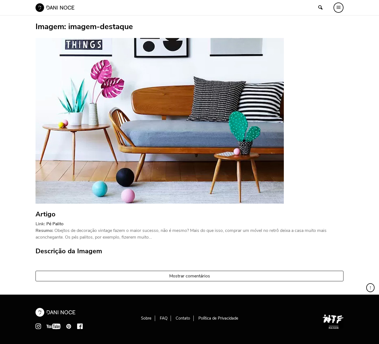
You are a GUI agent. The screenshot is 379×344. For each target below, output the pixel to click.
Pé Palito (55, 224)
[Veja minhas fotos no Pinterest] (69, 326)
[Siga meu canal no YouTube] (53, 326)
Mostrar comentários (189, 276)
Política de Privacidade (218, 318)
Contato (183, 318)
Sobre (146, 318)
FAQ (164, 318)
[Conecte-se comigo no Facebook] (80, 326)
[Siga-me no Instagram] (38, 326)
